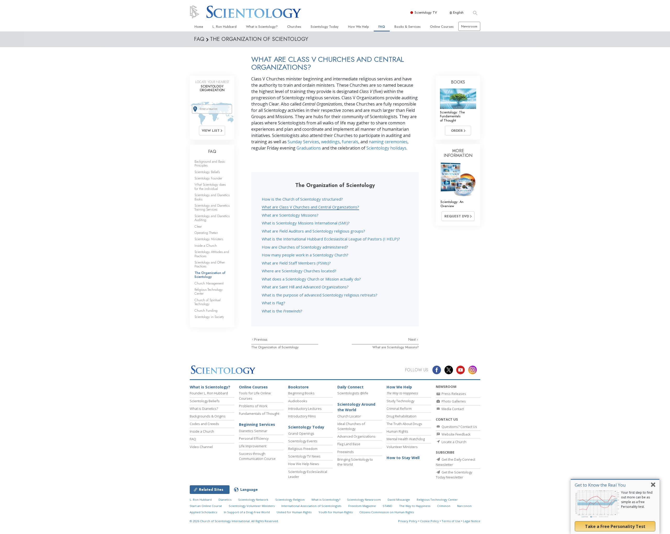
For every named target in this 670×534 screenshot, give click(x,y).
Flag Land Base (348, 444)
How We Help (358, 26)
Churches (294, 26)
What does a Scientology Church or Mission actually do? (311, 279)
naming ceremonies (388, 142)
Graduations (309, 148)
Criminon (443, 506)
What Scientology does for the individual (210, 186)
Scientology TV (426, 12)
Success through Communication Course (257, 456)
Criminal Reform (399, 408)
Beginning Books (301, 393)
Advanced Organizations (356, 436)
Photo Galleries (453, 401)
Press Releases (453, 393)
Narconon (464, 506)
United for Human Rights (294, 512)
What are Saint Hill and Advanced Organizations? (305, 286)
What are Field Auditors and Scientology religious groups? (313, 231)
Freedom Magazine (362, 506)
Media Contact (452, 408)
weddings (330, 142)
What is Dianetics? (204, 408)
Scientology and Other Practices (209, 264)
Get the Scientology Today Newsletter (454, 475)
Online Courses (442, 26)
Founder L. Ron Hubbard (209, 393)
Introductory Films (302, 416)
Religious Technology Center (208, 291)
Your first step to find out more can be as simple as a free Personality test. (636, 499)
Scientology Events (302, 441)
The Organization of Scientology (275, 347)
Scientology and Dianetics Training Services (212, 207)
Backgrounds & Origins (208, 416)
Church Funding (205, 310)
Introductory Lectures (305, 408)
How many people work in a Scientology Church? (305, 254)
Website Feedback (456, 434)
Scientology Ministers (208, 238)
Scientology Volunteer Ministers (252, 506)
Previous (260, 339)
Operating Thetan (206, 232)
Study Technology (400, 401)
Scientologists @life (352, 393)
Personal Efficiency (254, 438)
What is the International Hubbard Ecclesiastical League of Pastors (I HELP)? (331, 238)
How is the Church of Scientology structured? (302, 199)
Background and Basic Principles (209, 163)
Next (412, 339)
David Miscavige (399, 500)
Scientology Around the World (356, 407)
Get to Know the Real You (600, 485)
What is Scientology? (262, 26)
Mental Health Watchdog (406, 439)
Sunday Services (303, 142)
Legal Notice (471, 521)
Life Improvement (252, 446)
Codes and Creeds (204, 423)
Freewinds (345, 451)
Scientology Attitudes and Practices (211, 253)
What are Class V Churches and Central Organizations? (310, 207)
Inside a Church (205, 245)
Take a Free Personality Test (615, 526)
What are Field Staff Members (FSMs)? (296, 263)
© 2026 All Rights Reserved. (234, 521)
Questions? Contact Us (459, 426)
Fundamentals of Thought (259, 413)
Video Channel (201, 446)
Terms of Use (451, 521)
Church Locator (349, 416)
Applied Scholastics (203, 512)
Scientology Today (324, 26)
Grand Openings (301, 433)
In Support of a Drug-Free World (247, 512)
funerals (350, 142)
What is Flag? (273, 302)
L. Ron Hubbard (225, 26)
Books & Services (407, 26)
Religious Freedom (302, 448)
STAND (387, 506)
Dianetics (225, 500)
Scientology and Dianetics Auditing (212, 217)
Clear (198, 226)
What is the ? (282, 310)
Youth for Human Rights (336, 512)
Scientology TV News (304, 456)
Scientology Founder (208, 178)
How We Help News (303, 463)
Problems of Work (253, 406)
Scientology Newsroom (364, 500)
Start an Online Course (206, 506)
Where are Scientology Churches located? (299, 270)
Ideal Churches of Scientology (351, 426)
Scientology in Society (209, 316)
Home (198, 26)
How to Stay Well (403, 457)
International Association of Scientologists (311, 506)
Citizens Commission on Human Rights (386, 512)
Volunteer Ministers (402, 446)
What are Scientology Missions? (290, 215)
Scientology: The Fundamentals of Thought (452, 116)
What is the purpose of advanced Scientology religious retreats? (319, 295)
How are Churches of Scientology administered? (305, 247)
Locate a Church (453, 441)
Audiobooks (297, 401)
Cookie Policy (429, 521)
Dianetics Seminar (253, 430)
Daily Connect (350, 386)
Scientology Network (253, 500)
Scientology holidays (386, 148)
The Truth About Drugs (404, 423)
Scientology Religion (290, 500)
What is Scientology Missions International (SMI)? (306, 222)
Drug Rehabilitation (401, 416)
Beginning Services (257, 424)
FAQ (381, 26)
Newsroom (469, 26)
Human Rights (397, 431)
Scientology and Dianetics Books (212, 196)
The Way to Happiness (414, 506)
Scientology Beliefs (207, 171)
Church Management (209, 283)
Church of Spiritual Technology (207, 302)
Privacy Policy (407, 521)
